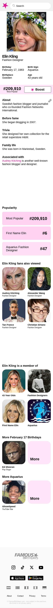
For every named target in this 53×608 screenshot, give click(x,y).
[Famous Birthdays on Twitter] (30, 567)
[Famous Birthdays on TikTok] (21, 567)
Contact (20, 596)
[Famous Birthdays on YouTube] (40, 567)
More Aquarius (12, 476)
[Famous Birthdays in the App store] (18, 578)
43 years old (35, 77)
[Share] (10, 15)
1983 (21, 69)
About (9, 596)
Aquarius (33, 69)
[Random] (43, 15)
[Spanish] (9, 587)
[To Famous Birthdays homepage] (5, 5)
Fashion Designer (12, 59)
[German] (44, 587)
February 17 (9, 69)
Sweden (7, 77)
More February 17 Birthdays (21, 437)
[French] (26, 587)
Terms (43, 596)
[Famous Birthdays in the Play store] (36, 578)
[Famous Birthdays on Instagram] (12, 567)
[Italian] (35, 587)
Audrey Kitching (12, 160)
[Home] (26, 556)
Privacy (32, 596)
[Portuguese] (18, 587)
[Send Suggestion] (50, 101)
